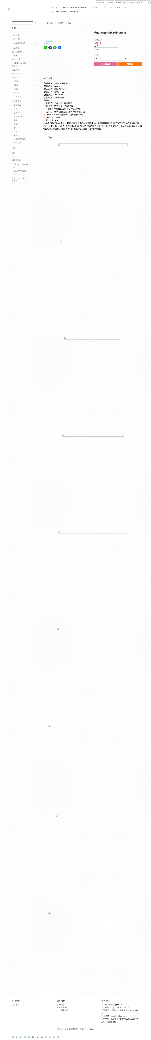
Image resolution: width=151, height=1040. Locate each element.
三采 (15, 131)
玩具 (111, 7)
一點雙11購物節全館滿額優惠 (74, 7)
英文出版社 (16, 160)
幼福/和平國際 (20, 139)
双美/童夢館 (17, 51)
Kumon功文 (17, 59)
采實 (15, 135)
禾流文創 (15, 48)
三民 (15, 109)
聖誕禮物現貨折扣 (20, 172)
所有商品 (55, 7)
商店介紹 (127, 7)
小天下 (16, 112)
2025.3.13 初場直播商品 (19, 180)
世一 (15, 127)
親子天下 (15, 55)
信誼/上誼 (16, 39)
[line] (45, 47)
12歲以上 (17, 96)
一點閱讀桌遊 (17, 73)
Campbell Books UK (21, 165)
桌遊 (103, 7)
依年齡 (14, 77)
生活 (118, 7)
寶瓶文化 (17, 124)
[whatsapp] (55, 47)
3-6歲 (16, 85)
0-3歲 (16, 81)
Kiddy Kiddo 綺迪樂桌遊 (19, 64)
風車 (15, 120)
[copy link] (59, 47)
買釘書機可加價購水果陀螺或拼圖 (65, 11)
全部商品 (50, 23)
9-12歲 (16, 92)
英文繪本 (93, 7)
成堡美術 (15, 69)
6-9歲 (16, 88)
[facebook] (50, 47)
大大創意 (17, 143)
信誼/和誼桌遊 (20, 43)
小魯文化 (15, 35)
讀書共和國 (18, 116)
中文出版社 (16, 101)
